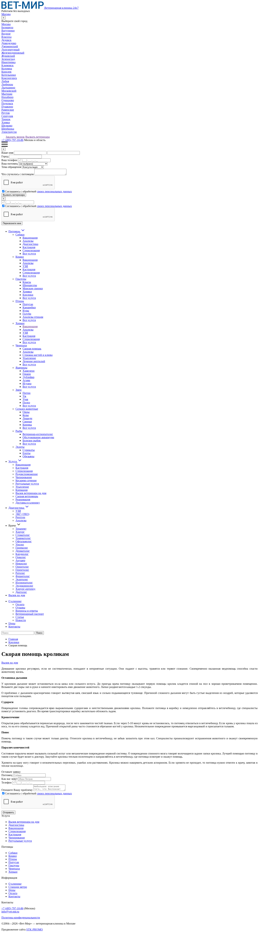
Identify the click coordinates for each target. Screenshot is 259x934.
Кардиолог (22, 554)
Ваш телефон (9, 160)
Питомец (6, 775)
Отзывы (20, 607)
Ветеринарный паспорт (30, 613)
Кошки (20, 256)
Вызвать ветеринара (37, 136)
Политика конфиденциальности (20, 917)
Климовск (7, 65)
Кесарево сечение (26, 480)
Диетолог (21, 592)
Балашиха (7, 27)
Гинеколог (22, 547)
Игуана (27, 383)
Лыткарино (8, 87)
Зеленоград (8, 59)
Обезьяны (28, 456)
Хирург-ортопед (25, 588)
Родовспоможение (27, 474)
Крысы (27, 282)
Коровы (27, 424)
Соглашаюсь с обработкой (38, 191)
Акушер (20, 560)
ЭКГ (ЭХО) (22, 514)
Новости (21, 620)
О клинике (14, 601)
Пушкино (7, 106)
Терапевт (21, 528)
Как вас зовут (9, 778)
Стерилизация (31, 250)
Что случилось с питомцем (17, 174)
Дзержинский (9, 46)
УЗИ (25, 266)
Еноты (26, 453)
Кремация (21, 489)
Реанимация (23, 499)
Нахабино (7, 97)
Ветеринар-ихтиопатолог (38, 434)
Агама (26, 380)
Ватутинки (8, 30)
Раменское (7, 109)
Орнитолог (22, 566)
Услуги (13, 461)
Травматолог (23, 538)
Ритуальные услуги (27, 483)
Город (4, 156)
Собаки (20, 234)
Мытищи (6, 93)
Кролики (28, 294)
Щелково (6, 125)
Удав (25, 399)
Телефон (6, 782)
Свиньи (27, 421)
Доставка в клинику (28, 502)
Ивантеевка (8, 62)
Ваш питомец (9, 163)
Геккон (27, 373)
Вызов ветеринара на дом (31, 493)
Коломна (6, 68)
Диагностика (30, 244)
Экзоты (20, 446)
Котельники (8, 74)
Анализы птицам (33, 316)
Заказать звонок (15, 136)
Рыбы (19, 431)
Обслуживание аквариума (38, 437)
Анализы (28, 240)
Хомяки (27, 291)
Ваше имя (7, 152)
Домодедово (8, 43)
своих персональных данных (54, 191)
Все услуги (29, 253)
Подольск (7, 103)
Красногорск (9, 78)
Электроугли (9, 131)
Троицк (5, 119)
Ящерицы (21, 367)
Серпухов (7, 116)
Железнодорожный (12, 52)
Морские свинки (33, 288)
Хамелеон (29, 370)
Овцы (26, 411)
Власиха (6, 36)
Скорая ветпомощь (27, 496)
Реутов (5, 112)
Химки (5, 122)
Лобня (5, 81)
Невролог (21, 563)
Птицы (20, 301)
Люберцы (7, 84)
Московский (8, 90)
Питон (26, 392)
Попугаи (28, 304)
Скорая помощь (32, 348)
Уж (24, 396)
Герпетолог (22, 569)
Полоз (26, 402)
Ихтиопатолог (24, 582)
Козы (26, 415)
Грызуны (21, 278)
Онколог (21, 557)
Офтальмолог (24, 541)
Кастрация (29, 247)
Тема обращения (11, 166)
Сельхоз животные (27, 408)
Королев (6, 71)
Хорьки (20, 323)
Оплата (20, 604)
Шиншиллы (30, 285)
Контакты (14, 626)
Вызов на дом (16, 595)
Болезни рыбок (32, 440)
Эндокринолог (24, 585)
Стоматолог (23, 535)
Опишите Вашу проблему (17, 789)
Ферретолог (23, 576)
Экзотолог (22, 579)
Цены (11, 623)
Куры (26, 310)
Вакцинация (30, 237)
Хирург (20, 531)
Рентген (20, 517)
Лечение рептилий (34, 361)
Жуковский (8, 55)
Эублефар (28, 377)
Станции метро (17, 886)
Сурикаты (29, 450)
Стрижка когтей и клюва (38, 354)
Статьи (20, 617)
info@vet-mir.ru (10, 911)
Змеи (18, 389)
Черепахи (21, 345)
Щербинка (7, 128)
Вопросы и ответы (27, 610)
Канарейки (29, 307)
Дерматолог (23, 550)
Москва (6, 14)
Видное (6, 33)
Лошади (27, 418)
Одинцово (7, 100)
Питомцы (14, 231)
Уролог (20, 544)
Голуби (27, 313)
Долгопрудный (10, 49)
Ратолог (20, 573)
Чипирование (24, 477)
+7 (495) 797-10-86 (12, 140)
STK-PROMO (34, 929)
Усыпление (29, 358)
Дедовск (6, 40)
